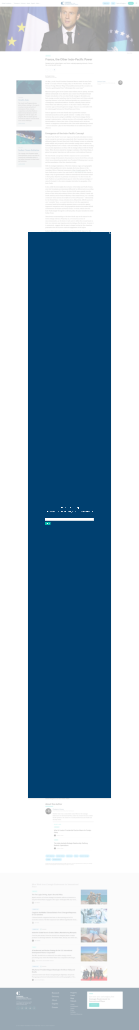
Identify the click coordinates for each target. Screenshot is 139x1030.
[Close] (110, 233)
